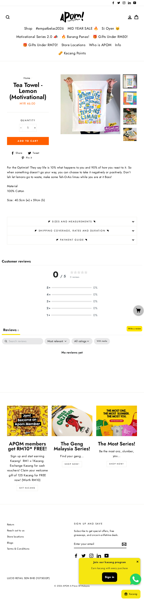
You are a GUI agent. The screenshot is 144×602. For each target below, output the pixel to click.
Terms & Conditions (18, 548)
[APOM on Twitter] (83, 555)
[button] (72, 287)
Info (118, 45)
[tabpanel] (72, 364)
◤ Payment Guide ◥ (72, 239)
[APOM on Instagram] (91, 555)
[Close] (137, 562)
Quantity (28, 120)
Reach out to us (15, 530)
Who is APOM (100, 45)
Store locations (15, 536)
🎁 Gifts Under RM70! (40, 45)
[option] (90, 104)
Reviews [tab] (11, 329)
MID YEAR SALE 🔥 (83, 28)
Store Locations (73, 45)
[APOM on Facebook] (76, 555)
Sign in (109, 577)
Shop (28, 28)
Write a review (134, 328)
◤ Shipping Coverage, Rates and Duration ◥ (72, 230)
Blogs (10, 542)
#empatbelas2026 (50, 28)
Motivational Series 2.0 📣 (37, 36)
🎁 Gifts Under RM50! (110, 36)
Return (10, 524)
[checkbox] (102, 341)
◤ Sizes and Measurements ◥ (72, 221)
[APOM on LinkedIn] (99, 555)
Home (27, 78)
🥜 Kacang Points (72, 53)
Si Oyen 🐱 (111, 28)
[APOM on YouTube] (106, 555)
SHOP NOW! (72, 464)
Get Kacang (27, 487)
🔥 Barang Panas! (75, 36)
